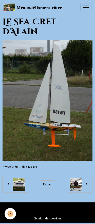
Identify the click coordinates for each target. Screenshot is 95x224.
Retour (47, 184)
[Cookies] (10, 213)
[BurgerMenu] (85, 7)
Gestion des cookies (47, 218)
